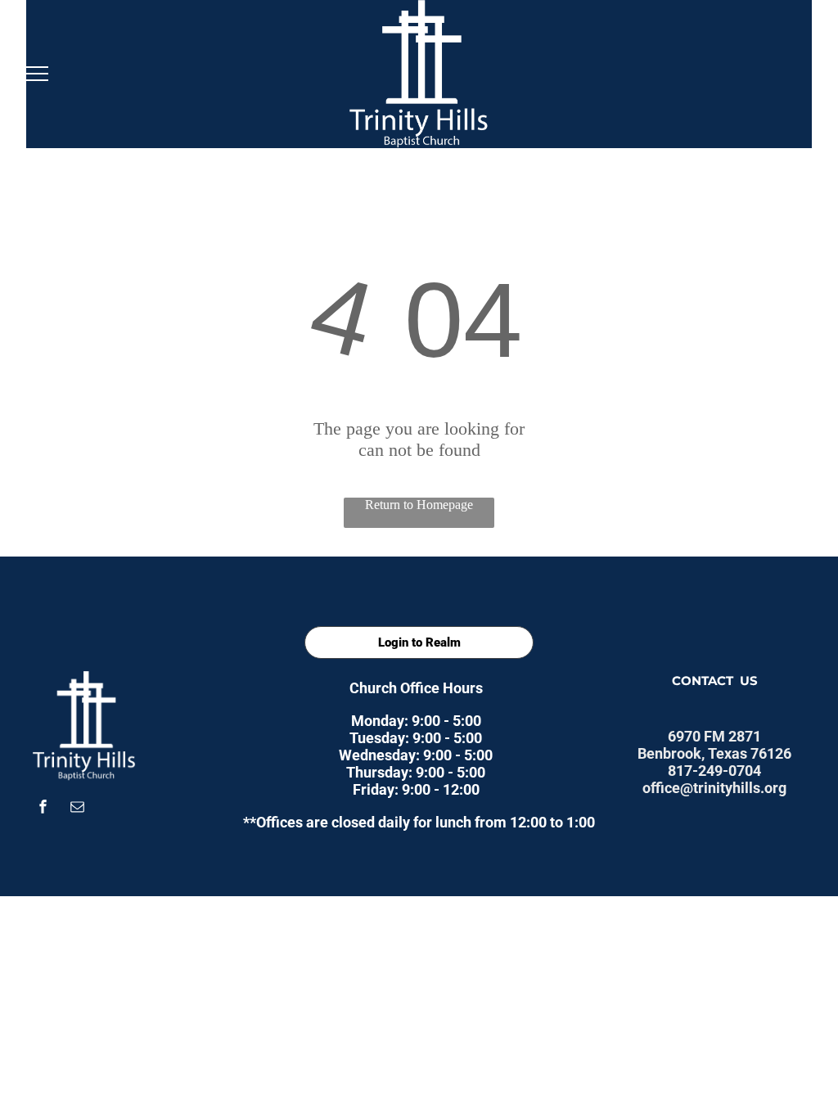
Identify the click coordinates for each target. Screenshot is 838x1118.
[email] (77, 809)
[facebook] (43, 809)
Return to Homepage (419, 505)
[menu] (36, 73)
